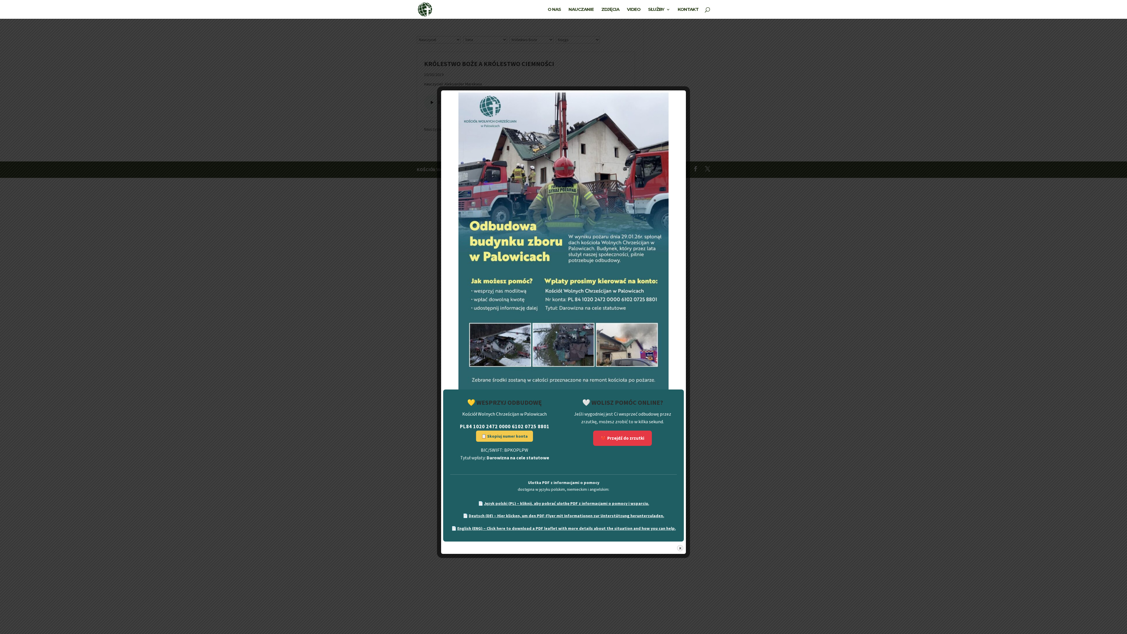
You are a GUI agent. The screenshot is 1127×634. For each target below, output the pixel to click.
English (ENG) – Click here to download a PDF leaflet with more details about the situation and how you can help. (566, 528)
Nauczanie (581, 9)
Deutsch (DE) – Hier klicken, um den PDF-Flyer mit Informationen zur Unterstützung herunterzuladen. (566, 515)
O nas (554, 9)
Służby (656, 9)
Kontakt (688, 9)
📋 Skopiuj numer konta (504, 436)
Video (633, 9)
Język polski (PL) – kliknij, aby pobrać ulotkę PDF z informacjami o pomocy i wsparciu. (566, 503)
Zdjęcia (610, 9)
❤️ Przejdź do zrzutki (622, 438)
